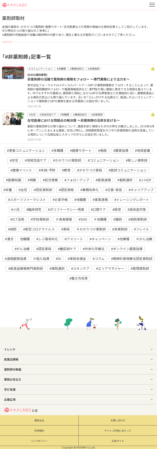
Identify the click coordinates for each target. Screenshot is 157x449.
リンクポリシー (39, 440)
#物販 (32, 180)
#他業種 (123, 239)
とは (35, 410)
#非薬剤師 (119, 229)
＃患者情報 (64, 219)
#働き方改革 (78, 278)
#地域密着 (142, 151)
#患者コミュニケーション (26, 151)
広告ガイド (118, 440)
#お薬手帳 (60, 200)
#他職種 (80, 200)
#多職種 (57, 151)
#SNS (82, 219)
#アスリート (74, 239)
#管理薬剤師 (140, 268)
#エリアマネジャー (110, 268)
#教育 (66, 170)
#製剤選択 (124, 180)
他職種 (25, 239)
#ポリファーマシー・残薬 (66, 209)
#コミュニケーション (103, 160)
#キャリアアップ (141, 190)
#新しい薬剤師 (136, 160)
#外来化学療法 (93, 249)
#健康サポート (81, 151)
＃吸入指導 (41, 259)
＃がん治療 (144, 239)
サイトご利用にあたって (117, 430)
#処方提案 (50, 180)
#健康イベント (21, 170)
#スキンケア (80, 268)
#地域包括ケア (35, 160)
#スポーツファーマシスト (27, 200)
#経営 (116, 209)
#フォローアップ (76, 180)
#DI (58, 259)
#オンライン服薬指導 (126, 249)
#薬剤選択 (57, 268)
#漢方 (9, 239)
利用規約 (39, 430)
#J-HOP (145, 180)
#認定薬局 (43, 249)
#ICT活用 (17, 219)
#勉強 (102, 151)
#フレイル (141, 229)
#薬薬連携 (100, 200)
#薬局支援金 (77, 259)
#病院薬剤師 (137, 219)
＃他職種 (100, 219)
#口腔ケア (98, 209)
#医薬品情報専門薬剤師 (25, 268)
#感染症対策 (137, 209)
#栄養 (7, 190)
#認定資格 (66, 190)
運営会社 (39, 420)
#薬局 (65, 229)
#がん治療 (22, 249)
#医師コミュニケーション (128, 170)
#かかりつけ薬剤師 (67, 160)
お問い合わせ (118, 420)
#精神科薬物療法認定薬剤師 (131, 259)
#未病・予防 (47, 170)
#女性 (23, 190)
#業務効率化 (89, 190)
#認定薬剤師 (43, 190)
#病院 (12, 229)
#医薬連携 (103, 180)
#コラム (98, 259)
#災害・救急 (113, 190)
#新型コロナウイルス (39, 229)
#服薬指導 (120, 151)
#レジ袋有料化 (47, 239)
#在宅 (14, 160)
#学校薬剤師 (40, 219)
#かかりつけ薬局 (89, 170)
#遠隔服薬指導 (15, 259)
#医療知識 (13, 180)
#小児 (15, 209)
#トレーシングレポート (131, 200)
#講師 (117, 219)
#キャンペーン (100, 239)
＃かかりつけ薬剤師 (91, 229)
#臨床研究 (33, 209)
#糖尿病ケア (67, 249)
